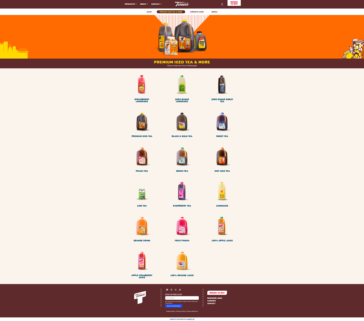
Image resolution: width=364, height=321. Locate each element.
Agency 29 (190, 319)
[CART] (222, 4)
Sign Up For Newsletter (174, 306)
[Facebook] (167, 290)
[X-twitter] (176, 290)
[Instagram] (171, 290)
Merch (214, 12)
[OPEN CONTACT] (161, 4)
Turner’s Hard (197, 12)
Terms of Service (192, 311)
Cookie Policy (170, 311)
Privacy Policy (181, 311)
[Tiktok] (180, 290)
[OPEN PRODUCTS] (136, 4)
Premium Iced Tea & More (171, 12)
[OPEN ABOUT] (147, 4)
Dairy (149, 12)
